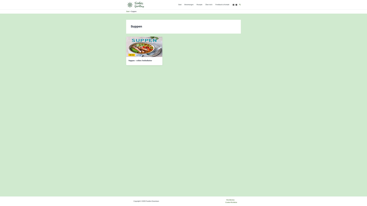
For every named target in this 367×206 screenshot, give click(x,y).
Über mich (208, 4)
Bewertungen (189, 4)
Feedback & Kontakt (222, 4)
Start (179, 4)
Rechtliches (230, 200)
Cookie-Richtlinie (231, 202)
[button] (240, 4)
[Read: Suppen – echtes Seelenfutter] (144, 46)
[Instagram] (236, 5)
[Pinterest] (233, 5)
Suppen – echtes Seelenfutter (140, 60)
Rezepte (199, 4)
